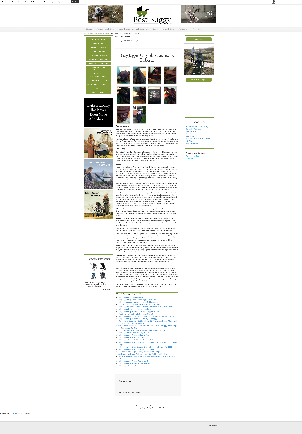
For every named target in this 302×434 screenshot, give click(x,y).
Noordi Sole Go (191, 131)
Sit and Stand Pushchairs (98, 63)
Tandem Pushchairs (98, 47)
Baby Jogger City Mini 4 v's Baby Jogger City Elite (136, 349)
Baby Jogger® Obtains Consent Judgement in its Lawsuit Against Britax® (145, 307)
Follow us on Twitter (193, 158)
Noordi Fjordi (190, 136)
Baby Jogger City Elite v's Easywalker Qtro (134, 361)
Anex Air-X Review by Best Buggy (198, 138)
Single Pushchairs (98, 39)
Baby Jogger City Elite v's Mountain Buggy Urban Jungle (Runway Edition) (146, 316)
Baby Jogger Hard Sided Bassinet (131, 297)
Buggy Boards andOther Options (98, 68)
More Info (74, 2)
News (98, 88)
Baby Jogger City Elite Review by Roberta (133, 333)
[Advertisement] (98, 234)
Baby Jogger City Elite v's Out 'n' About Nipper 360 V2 (138, 311)
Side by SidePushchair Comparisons (98, 75)
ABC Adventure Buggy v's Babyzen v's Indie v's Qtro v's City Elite (142, 354)
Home (89, 29)
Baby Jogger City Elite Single (99, 33)
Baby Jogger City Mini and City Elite (131, 337)
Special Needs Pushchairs (98, 59)
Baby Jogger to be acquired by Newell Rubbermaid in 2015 (140, 302)
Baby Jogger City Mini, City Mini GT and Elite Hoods (137, 340)
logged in (13, 413)
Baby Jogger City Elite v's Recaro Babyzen (134, 363)
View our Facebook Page (195, 156)
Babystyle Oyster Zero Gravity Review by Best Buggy (197, 128)
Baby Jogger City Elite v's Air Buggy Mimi (133, 335)
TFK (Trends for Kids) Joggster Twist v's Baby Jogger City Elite (141, 330)
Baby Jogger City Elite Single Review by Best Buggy (137, 318)
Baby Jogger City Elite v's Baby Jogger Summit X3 (137, 299)
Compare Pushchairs (105, 29)
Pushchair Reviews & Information (134, 29)
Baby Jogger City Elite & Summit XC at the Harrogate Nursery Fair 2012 (145, 347)
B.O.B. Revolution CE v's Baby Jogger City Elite (136, 314)
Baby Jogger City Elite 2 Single (129, 366)
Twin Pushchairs (98, 43)
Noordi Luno (190, 134)
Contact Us (183, 29)
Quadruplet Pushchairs (98, 55)
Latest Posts (199, 122)
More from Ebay (197, 80)
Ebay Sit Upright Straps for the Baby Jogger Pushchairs (139, 304)
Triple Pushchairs (98, 51)
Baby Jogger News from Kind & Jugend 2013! (135, 309)
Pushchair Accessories (98, 80)
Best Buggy (214, 425)
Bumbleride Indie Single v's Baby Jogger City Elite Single (139, 351)
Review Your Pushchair (163, 29)
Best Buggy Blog (98, 92)
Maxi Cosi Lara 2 (192, 143)
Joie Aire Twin (191, 141)
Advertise (197, 29)
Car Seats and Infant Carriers (98, 84)
